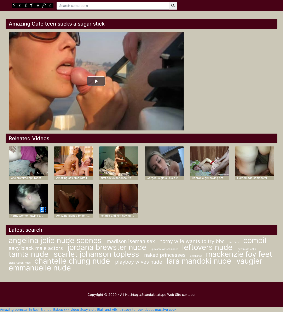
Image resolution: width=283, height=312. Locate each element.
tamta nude (30, 254)
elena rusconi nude (20, 262)
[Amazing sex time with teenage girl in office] (73, 161)
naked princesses (165, 255)
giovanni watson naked (165, 249)
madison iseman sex (131, 241)
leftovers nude (208, 247)
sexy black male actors (36, 248)
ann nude (234, 242)
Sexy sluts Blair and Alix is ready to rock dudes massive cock (128, 309)
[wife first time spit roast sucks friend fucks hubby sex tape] (28, 161)
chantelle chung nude (73, 260)
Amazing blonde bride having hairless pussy (85, 215)
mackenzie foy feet (239, 254)
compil (254, 240)
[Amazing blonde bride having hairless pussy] (73, 198)
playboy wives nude (139, 262)
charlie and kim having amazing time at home (131, 215)
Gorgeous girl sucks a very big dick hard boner (177, 177)
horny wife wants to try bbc (192, 241)
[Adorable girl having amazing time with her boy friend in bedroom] (209, 161)
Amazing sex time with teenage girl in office (84, 177)
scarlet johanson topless (97, 254)
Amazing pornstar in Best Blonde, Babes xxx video (39, 309)
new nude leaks (247, 249)
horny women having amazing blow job (36, 215)
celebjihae (196, 255)
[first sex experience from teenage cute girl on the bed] (118, 161)
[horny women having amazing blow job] (28, 198)
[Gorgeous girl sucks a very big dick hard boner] (164, 161)
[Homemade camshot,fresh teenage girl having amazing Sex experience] (254, 161)
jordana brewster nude (108, 247)
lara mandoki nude (200, 260)
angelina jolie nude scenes (56, 240)
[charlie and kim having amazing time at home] (118, 198)
